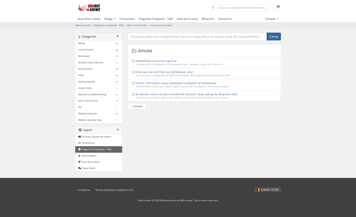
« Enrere (137, 106)
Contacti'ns (225, 19)
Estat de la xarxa (187, 19)
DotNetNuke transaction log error (179, 62)
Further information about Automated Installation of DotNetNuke (182, 84)
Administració (82, 25)
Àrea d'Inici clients (89, 19)
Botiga (108, 19)
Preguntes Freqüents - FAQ (156, 19)
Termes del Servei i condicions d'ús (114, 190)
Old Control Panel (136, 25)
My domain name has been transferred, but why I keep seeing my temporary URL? (186, 95)
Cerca (273, 36)
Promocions (127, 19)
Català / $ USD (270, 189)
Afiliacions (207, 19)
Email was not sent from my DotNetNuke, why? (183, 73)
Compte (270, 19)
